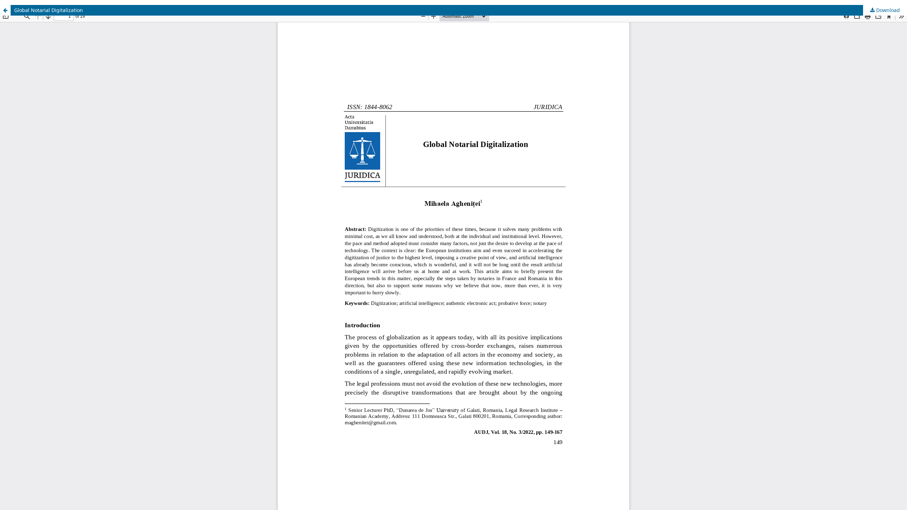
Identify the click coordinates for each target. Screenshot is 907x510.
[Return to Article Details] (5, 10)
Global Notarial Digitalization (48, 10)
